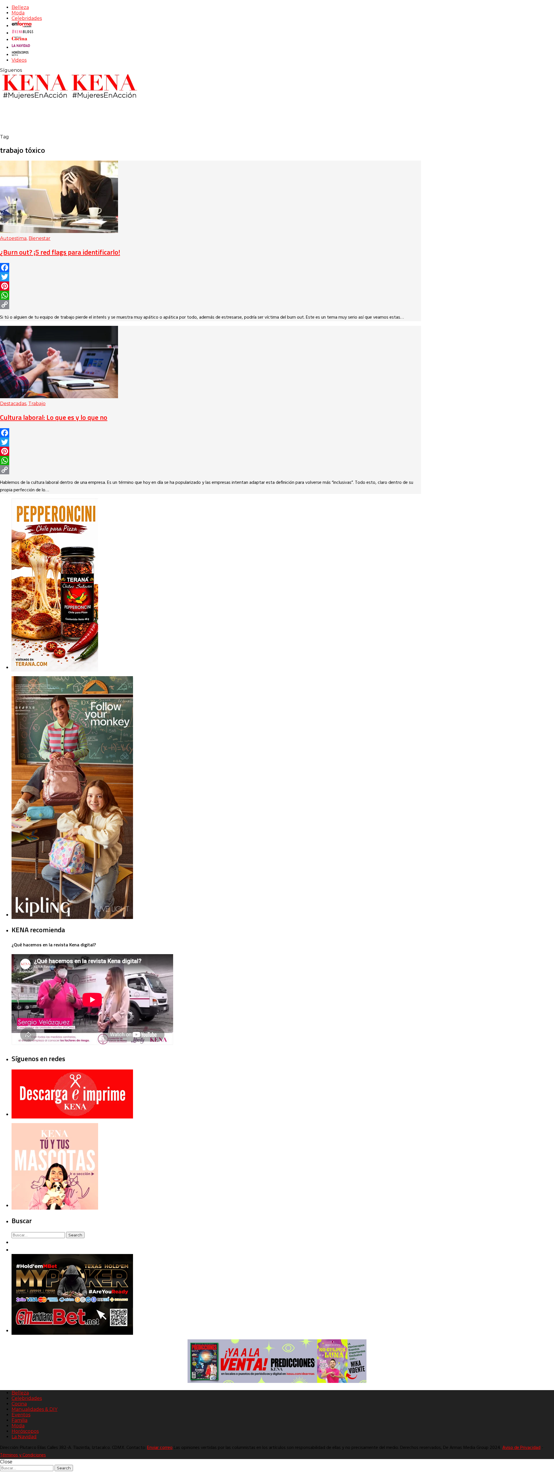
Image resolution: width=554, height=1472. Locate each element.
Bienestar (39, 238)
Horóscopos (25, 1431)
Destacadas (13, 403)
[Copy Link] (210, 304)
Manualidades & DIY (34, 1409)
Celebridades (27, 18)
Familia (19, 1420)
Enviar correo (160, 1448)
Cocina (19, 1404)
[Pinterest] (210, 286)
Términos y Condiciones (23, 1455)
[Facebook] (210, 267)
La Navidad (24, 1436)
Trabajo (37, 403)
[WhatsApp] (210, 295)
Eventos (21, 1415)
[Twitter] (210, 276)
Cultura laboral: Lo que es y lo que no (53, 417)
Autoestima (13, 238)
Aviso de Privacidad (521, 1448)
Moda (18, 13)
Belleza (20, 7)
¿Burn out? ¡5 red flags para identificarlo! (60, 252)
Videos (19, 60)
